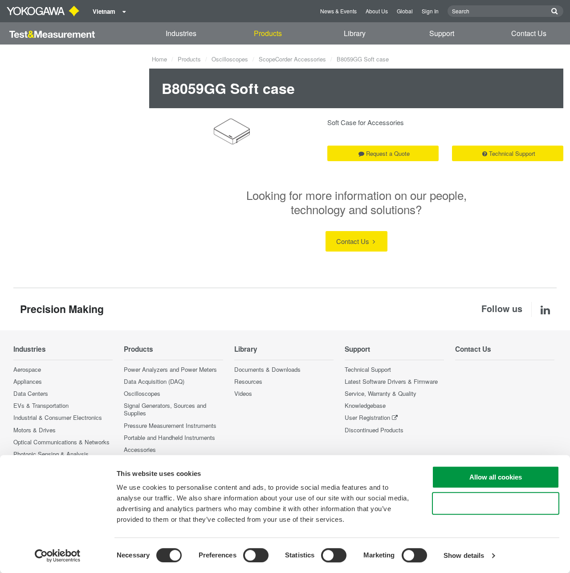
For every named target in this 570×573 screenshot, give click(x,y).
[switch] (256, 555)
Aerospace (27, 369)
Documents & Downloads (267, 369)
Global (405, 11)
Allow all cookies (495, 477)
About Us (377, 11)
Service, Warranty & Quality (380, 393)
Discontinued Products (374, 430)
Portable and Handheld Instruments (169, 437)
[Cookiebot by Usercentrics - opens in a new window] (58, 555)
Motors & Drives (34, 430)
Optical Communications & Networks (61, 442)
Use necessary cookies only (495, 503)
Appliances (27, 381)
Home (159, 59)
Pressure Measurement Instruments (170, 425)
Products (268, 33)
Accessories (140, 449)
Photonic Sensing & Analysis (51, 454)
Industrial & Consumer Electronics (57, 417)
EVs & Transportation (41, 405)
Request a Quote (388, 153)
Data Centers (30, 393)
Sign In (430, 11)
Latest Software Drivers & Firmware (391, 381)
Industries (181, 33)
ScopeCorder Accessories (292, 59)
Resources (248, 381)
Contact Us (528, 33)
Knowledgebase (365, 405)
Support (441, 33)
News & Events (338, 11)
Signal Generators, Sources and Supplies (165, 409)
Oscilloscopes (230, 59)
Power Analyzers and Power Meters (170, 369)
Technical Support (512, 153)
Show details (464, 555)
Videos (243, 393)
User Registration (367, 417)
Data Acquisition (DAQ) (154, 381)
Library (355, 33)
